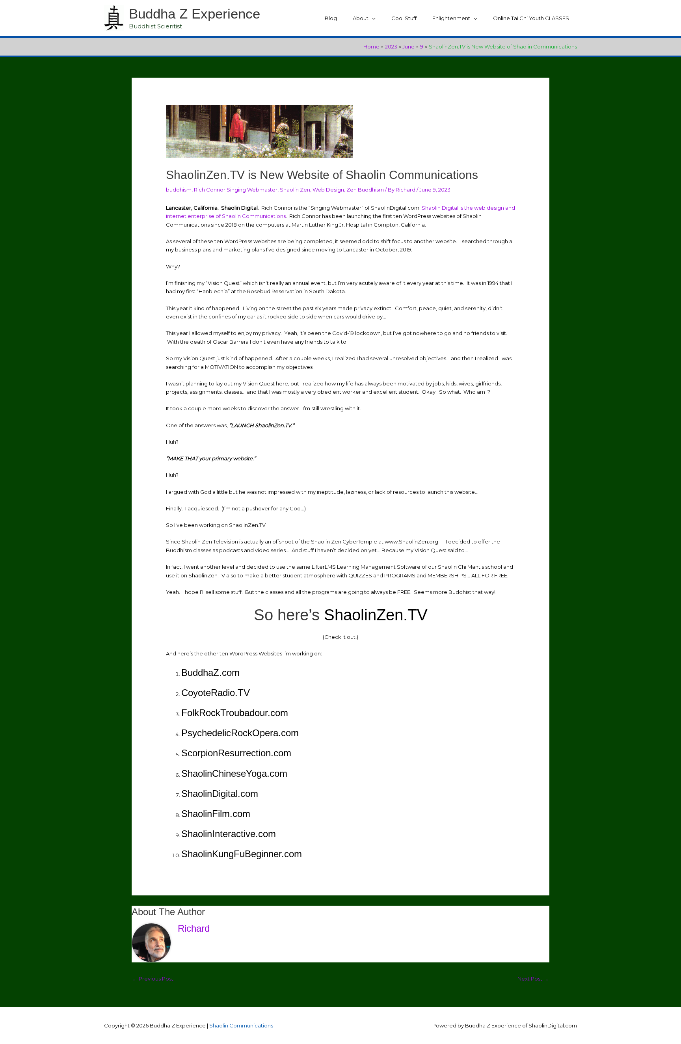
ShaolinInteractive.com (228, 833)
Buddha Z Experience (194, 13)
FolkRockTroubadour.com (234, 712)
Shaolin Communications (241, 1025)
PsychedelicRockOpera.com (240, 733)
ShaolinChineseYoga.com (234, 773)
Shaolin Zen (295, 189)
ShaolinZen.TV (374, 614)
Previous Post (152, 978)
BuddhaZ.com (210, 672)
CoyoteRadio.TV (215, 692)
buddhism (179, 189)
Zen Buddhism (365, 189)
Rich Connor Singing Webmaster (235, 189)
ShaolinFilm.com (215, 813)
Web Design (328, 189)
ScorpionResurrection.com (236, 753)
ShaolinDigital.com (219, 793)
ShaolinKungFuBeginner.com (241, 854)
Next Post (533, 978)
